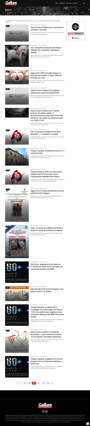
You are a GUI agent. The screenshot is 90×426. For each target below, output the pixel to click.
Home (7, 12)
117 (39, 383)
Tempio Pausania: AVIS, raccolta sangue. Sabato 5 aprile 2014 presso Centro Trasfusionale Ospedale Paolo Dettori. (46, 174)
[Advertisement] (75, 64)
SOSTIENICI (68, 3)
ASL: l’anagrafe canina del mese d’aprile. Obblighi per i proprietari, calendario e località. (46, 50)
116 (34, 383)
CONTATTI (75, 3)
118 (43, 383)
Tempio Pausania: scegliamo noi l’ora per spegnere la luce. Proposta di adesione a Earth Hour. (47, 361)
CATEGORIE (62, 3)
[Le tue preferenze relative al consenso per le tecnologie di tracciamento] (87, 423)
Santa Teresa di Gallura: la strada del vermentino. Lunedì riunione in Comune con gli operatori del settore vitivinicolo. (46, 334)
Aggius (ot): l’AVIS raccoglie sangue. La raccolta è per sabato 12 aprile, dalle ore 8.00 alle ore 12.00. (46, 75)
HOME (56, 3)
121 (48, 383)
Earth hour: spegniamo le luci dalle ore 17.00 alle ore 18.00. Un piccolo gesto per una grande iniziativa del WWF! (47, 266)
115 (29, 383)
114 (25, 383)
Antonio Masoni (35, 24)
